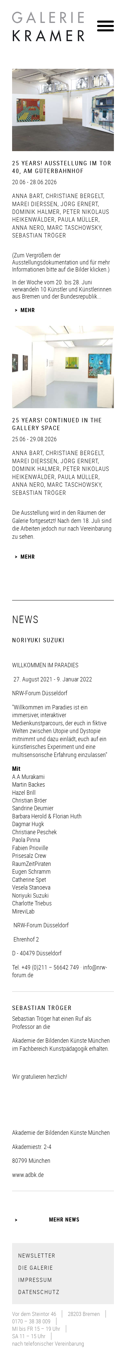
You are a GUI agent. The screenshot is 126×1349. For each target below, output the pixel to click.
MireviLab (23, 911)
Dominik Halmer (36, 211)
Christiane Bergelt (73, 196)
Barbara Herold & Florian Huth (47, 816)
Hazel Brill (24, 792)
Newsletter (36, 1255)
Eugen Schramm (31, 871)
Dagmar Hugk (28, 824)
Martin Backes (28, 784)
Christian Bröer (29, 800)
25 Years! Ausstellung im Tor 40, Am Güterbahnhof (62, 167)
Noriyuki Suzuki (30, 895)
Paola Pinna (26, 840)
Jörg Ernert (78, 204)
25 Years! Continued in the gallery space (57, 424)
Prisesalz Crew (29, 855)
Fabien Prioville (30, 848)
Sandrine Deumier (32, 808)
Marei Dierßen (34, 204)
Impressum (35, 1280)
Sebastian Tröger (39, 235)
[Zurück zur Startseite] (49, 28)
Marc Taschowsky (73, 227)
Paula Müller (77, 219)
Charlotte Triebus (32, 903)
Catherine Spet (29, 879)
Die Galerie (35, 1267)
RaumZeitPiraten (31, 864)
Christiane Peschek (34, 832)
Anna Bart (27, 196)
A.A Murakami (28, 776)
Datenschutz (39, 1292)
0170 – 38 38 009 (31, 1321)
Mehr (27, 310)
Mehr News (64, 1219)
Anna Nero (28, 227)
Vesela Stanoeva (31, 887)
